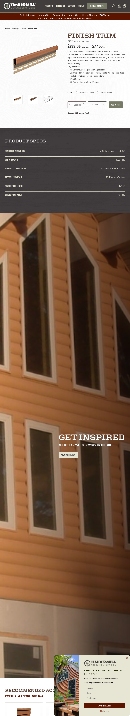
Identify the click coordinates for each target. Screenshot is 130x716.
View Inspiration (68, 454)
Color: (70, 92)
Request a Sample (97, 6)
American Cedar (87, 92)
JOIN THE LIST (104, 706)
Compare (30, 712)
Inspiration (60, 6)
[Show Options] (122, 688)
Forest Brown (106, 92)
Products (49, 6)
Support (71, 6)
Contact (81, 6)
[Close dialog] (127, 658)
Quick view (16, 712)
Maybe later (104, 711)
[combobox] (103, 688)
